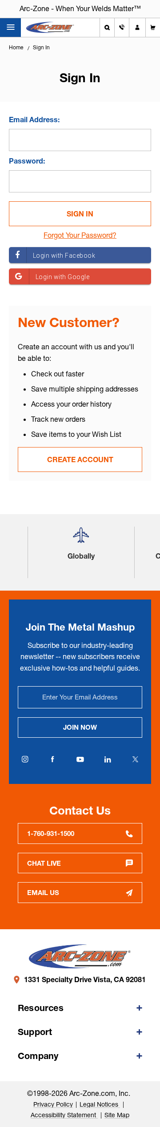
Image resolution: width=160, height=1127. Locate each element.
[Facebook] (52, 759)
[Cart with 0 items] (153, 27)
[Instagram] (25, 759)
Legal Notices (100, 1104)
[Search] (107, 27)
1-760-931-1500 (50, 833)
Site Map (116, 1115)
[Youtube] (80, 759)
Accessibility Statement (64, 1115)
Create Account (80, 459)
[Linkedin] (107, 759)
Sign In (41, 47)
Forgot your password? (80, 235)
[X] (135, 759)
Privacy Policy (53, 1104)
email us (43, 892)
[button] (81, 538)
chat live (44, 863)
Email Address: (34, 119)
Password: (27, 160)
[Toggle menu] (10, 27)
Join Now (80, 727)
